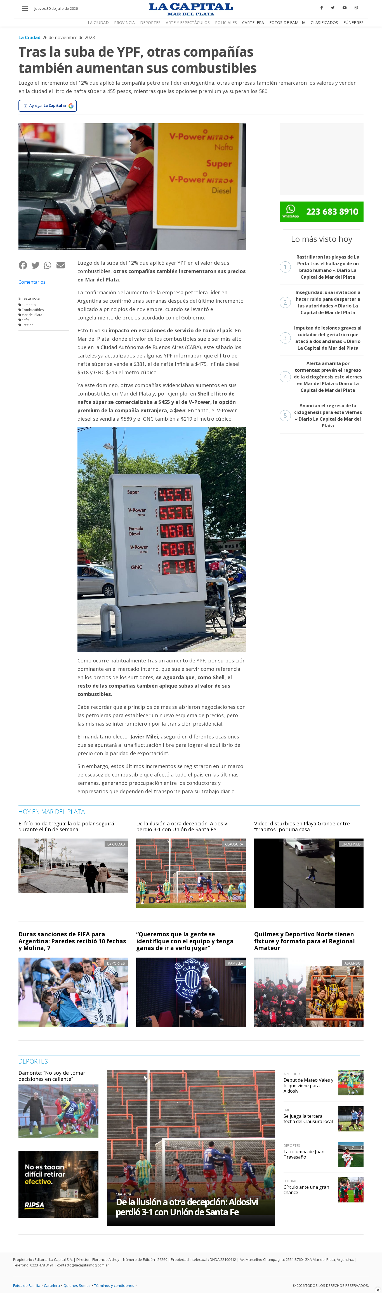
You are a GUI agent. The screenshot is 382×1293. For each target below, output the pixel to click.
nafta (26, 320)
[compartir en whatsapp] (50, 265)
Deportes (150, 22)
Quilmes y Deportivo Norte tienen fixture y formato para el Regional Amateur (304, 941)
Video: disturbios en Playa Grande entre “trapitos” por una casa (302, 826)
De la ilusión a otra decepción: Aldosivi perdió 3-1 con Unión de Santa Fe (182, 826)
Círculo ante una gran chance (306, 1189)
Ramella (235, 963)
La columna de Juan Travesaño (304, 1154)
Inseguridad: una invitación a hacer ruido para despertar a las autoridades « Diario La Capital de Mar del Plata (322, 302)
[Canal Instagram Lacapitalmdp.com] (356, 8)
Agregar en (48, 105)
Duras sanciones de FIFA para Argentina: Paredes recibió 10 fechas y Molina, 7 (72, 941)
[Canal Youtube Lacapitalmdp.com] (344, 8)
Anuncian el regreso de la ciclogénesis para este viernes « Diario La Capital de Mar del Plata (323, 415)
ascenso (353, 963)
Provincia (124, 22)
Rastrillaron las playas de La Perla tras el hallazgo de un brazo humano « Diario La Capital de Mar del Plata (322, 267)
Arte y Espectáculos (188, 22)
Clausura (123, 1194)
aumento (29, 304)
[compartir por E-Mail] (62, 265)
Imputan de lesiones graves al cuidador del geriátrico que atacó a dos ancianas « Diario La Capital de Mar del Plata (323, 338)
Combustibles (33, 309)
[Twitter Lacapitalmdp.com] (332, 8)
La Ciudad (98, 22)
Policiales (226, 22)
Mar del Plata (32, 314)
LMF (287, 1110)
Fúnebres (353, 22)
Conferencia (84, 1090)
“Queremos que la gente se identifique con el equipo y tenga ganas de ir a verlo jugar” (185, 941)
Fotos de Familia (287, 22)
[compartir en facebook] (24, 265)
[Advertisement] (322, 158)
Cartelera (253, 22)
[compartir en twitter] (37, 265)
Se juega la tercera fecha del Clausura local (308, 1118)
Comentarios (32, 282)
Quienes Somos (77, 1285)
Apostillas (293, 1074)
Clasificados (324, 22)
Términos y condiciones (114, 1285)
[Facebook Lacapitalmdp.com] (321, 8)
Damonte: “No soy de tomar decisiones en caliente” (51, 1075)
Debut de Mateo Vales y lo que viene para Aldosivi (308, 1085)
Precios (27, 325)
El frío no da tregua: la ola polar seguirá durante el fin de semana (66, 826)
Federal (290, 1181)
